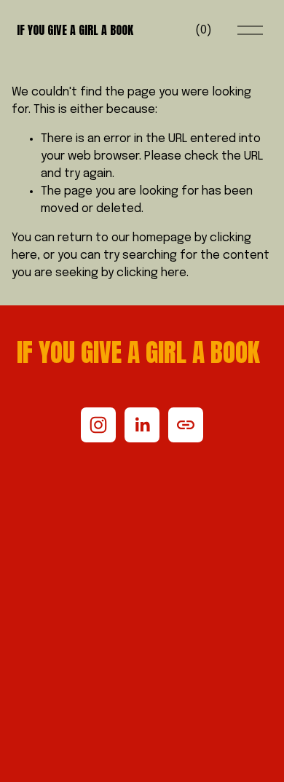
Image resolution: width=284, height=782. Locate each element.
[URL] (185, 424)
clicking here (151, 273)
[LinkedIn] (142, 424)
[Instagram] (98, 424)
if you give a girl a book (75, 30)
